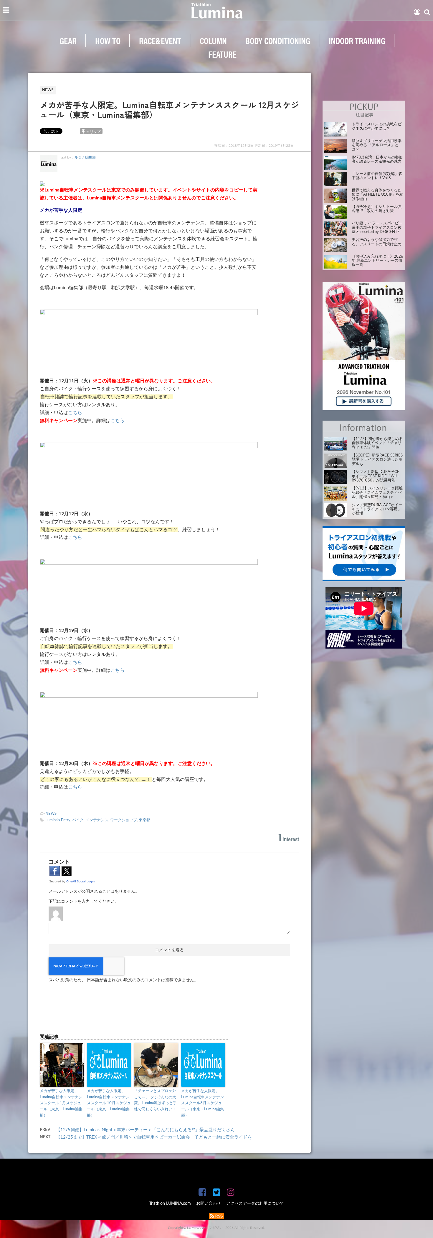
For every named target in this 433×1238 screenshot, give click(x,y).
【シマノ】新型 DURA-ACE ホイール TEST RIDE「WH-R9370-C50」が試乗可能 (375, 476)
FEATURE (222, 54)
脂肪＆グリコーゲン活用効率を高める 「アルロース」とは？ (376, 145)
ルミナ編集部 (85, 157)
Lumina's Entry (57, 820)
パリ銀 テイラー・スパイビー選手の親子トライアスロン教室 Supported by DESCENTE (377, 227)
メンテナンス (96, 820)
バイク (78, 820)
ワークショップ (123, 820)
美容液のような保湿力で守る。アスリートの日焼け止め (376, 242)
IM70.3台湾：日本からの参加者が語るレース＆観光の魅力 (377, 160)
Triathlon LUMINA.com (170, 1204)
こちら (75, 412)
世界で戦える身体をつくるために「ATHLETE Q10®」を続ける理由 (377, 195)
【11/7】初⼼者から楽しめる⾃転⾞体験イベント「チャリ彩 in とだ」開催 (377, 443)
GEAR (68, 40)
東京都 (144, 820)
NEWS (51, 814)
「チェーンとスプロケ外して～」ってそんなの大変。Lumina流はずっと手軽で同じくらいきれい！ (155, 1100)
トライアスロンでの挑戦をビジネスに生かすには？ (376, 126)
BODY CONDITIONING (277, 40)
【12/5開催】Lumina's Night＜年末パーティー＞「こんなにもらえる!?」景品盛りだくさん (145, 1130)
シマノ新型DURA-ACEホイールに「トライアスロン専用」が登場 (377, 509)
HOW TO (107, 40)
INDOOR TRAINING (357, 40)
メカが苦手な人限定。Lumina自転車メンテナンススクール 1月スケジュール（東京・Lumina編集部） (61, 1103)
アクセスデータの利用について (255, 1204)
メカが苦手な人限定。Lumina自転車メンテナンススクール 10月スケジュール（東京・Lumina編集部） (109, 1103)
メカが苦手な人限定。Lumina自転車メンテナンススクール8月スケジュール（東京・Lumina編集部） (202, 1103)
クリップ (93, 132)
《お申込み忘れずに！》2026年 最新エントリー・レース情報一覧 (377, 261)
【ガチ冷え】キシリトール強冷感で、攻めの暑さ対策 (376, 209)
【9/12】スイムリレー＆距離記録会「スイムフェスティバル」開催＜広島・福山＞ (377, 492)
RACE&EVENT (160, 40)
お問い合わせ (208, 1204)
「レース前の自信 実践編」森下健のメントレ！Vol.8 (377, 176)
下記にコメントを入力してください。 (84, 901)
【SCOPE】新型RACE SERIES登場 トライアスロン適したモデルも (377, 460)
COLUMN (213, 40)
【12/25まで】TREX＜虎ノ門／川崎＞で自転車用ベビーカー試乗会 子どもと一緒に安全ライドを (154, 1137)
